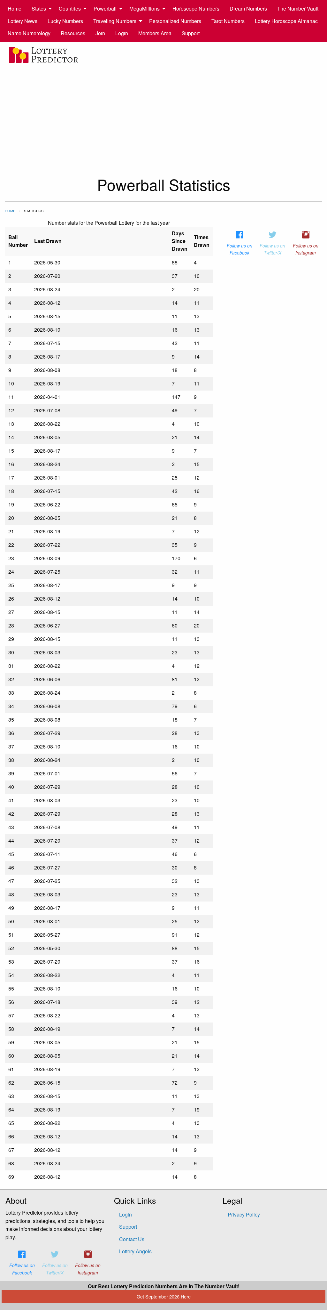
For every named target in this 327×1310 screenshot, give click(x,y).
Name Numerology (29, 33)
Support (191, 33)
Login (121, 33)
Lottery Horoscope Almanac (286, 21)
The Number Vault (297, 8)
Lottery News (22, 21)
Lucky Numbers (65, 21)
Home (14, 8)
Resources (73, 33)
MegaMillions (144, 8)
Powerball (105, 8)
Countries (70, 8)
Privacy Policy (244, 1214)
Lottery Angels (135, 1251)
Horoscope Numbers (195, 8)
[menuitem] (15, 9)
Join (100, 33)
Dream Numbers (248, 8)
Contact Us (131, 1239)
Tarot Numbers (228, 21)
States (39, 8)
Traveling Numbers (114, 21)
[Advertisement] (163, 112)
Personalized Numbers (175, 21)
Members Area (154, 33)
